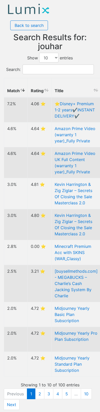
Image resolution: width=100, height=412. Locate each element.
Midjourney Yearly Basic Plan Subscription (72, 314)
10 (86, 393)
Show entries (50, 57)
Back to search (29, 25)
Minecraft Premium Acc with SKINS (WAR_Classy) (73, 252)
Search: (13, 69)
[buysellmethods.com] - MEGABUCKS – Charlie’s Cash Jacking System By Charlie (76, 283)
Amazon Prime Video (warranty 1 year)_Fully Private (75, 134)
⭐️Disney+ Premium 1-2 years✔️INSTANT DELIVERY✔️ (75, 110)
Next (11, 404)
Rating (37, 90)
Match (13, 90)
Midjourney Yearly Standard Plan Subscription (72, 364)
